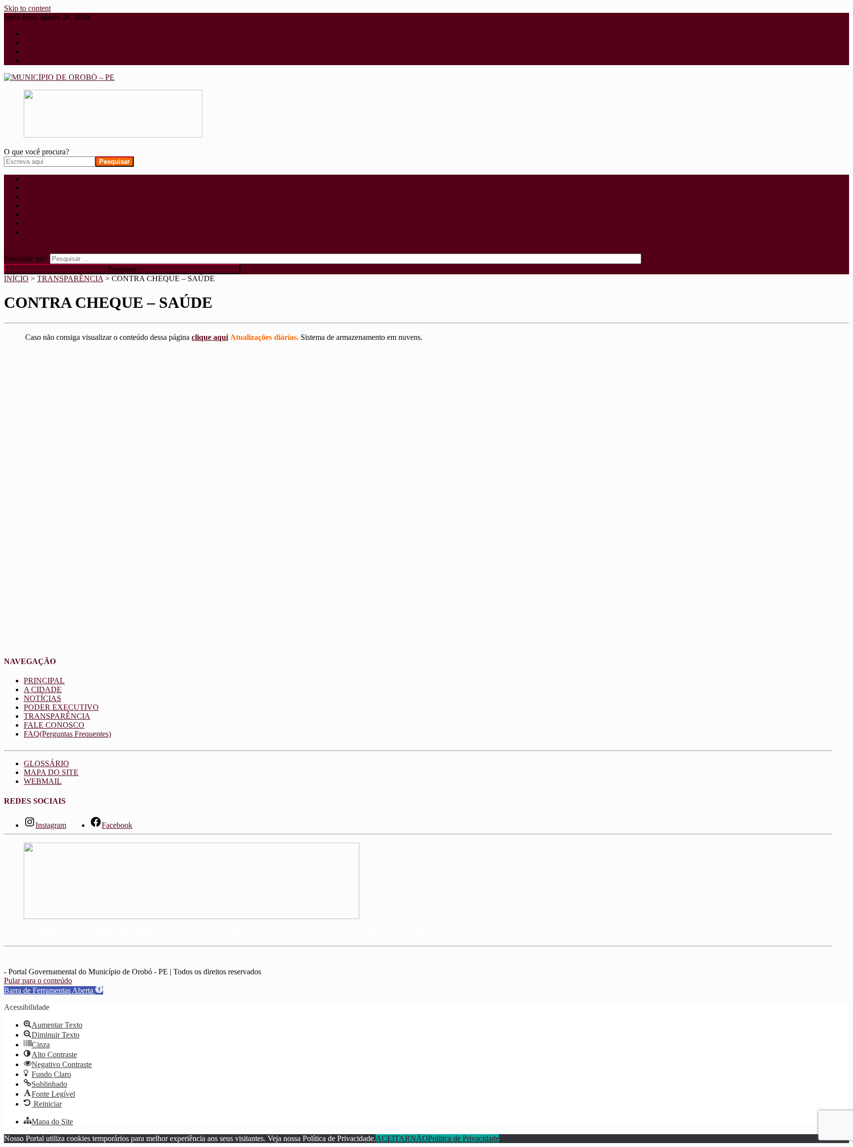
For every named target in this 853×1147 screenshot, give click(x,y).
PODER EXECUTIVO (61, 205)
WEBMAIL (43, 781)
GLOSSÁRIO (46, 763)
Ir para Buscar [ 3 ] (53, 51)
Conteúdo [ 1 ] (46, 34)
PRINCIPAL (44, 179)
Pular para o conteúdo (38, 980)
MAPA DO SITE (51, 772)
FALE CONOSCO (54, 223)
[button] (53, 990)
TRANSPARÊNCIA (57, 214)
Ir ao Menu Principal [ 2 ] (63, 42)
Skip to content (27, 8)
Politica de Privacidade (463, 1138)
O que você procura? (36, 152)
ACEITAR (393, 1138)
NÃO (419, 1138)
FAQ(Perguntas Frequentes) (67, 232)
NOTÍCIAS (42, 196)
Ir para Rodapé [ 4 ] (54, 60)
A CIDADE (43, 188)
